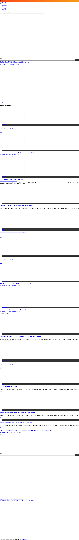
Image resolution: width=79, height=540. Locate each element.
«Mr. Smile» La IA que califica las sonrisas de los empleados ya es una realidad (10, 63)
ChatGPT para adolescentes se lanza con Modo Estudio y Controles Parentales (10, 64)
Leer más (1, 132)
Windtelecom (3, 230)
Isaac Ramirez (2, 128)
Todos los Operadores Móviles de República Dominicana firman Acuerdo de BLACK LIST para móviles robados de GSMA (26, 430)
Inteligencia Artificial (4, 5)
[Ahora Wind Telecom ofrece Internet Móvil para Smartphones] (12, 227)
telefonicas (3, 125)
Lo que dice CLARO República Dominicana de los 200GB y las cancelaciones (16, 205)
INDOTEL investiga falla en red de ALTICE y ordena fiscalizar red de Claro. (16, 283)
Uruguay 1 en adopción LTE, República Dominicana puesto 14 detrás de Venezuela (17, 412)
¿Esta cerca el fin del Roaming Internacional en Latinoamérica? (13, 309)
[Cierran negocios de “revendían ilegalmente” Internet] (12, 174)
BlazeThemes (25, 539)
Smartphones (3, 6)
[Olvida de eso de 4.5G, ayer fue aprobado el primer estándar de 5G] (12, 358)
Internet (3, 359)
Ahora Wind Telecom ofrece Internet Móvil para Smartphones (13, 232)
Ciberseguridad (4, 9)
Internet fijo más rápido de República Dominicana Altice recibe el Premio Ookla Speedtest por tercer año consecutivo (25, 126)
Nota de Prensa (4, 124)
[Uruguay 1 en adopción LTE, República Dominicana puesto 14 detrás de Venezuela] (11, 408)
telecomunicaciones (4, 150)
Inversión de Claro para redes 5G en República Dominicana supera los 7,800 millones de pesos (20, 152)
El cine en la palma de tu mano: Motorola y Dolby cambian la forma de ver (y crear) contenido (12, 61)
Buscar (1, 58)
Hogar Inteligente (4, 8)
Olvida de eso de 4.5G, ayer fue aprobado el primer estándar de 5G (14, 362)
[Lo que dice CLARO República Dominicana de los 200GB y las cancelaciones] (12, 201)
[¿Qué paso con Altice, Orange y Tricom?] (12, 382)
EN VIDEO (3, 7)
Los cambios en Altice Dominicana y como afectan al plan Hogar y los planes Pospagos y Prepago (20, 336)
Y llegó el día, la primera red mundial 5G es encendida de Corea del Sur (15, 257)
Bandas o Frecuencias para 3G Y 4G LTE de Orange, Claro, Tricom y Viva (16, 422)
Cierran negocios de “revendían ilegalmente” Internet (11, 179)
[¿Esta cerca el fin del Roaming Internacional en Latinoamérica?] (12, 305)
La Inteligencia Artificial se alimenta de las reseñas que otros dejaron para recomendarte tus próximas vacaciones (14, 62)
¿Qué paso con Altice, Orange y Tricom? (8, 386)
